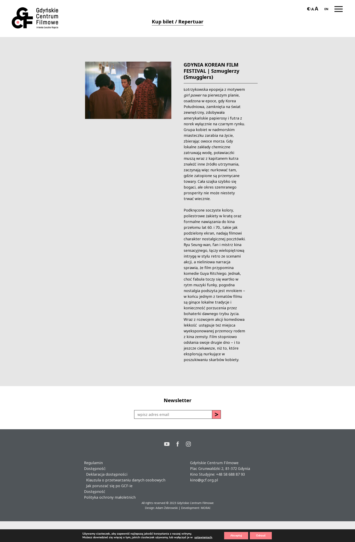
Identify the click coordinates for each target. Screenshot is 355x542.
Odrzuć (261, 535)
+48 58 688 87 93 (230, 474)
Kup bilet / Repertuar (177, 21)
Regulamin (93, 462)
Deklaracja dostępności (105, 474)
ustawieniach (203, 537)
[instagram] (188, 445)
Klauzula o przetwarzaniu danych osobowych (124, 480)
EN (326, 9)
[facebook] (181, 445)
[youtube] (170, 444)
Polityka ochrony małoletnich (110, 497)
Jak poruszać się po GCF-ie (108, 485)
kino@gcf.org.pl (204, 480)
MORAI (205, 508)
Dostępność (94, 491)
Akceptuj (236, 535)
